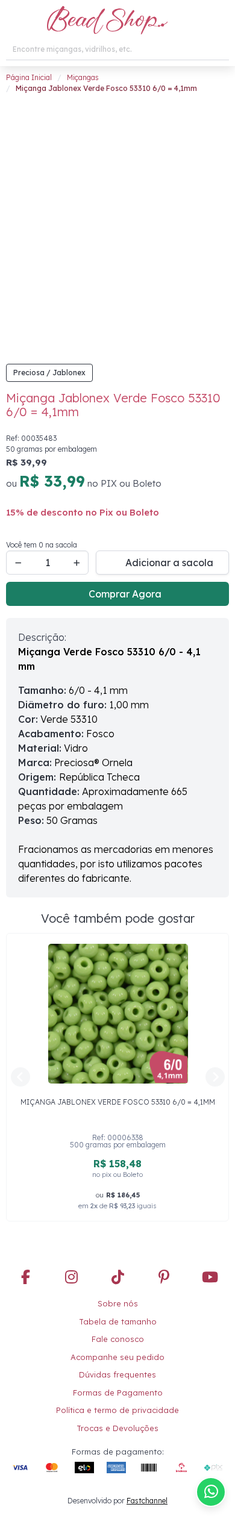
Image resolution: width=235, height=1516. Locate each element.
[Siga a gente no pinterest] (164, 1278)
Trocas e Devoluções (117, 1428)
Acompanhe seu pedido (117, 1357)
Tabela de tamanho (118, 1321)
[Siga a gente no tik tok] (117, 1278)
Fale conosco (118, 1339)
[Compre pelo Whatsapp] (211, 1492)
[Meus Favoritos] (196, 21)
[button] (13, 21)
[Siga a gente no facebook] (25, 1278)
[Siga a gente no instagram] (71, 1278)
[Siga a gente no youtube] (209, 1278)
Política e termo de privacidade (117, 1410)
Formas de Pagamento (118, 1392)
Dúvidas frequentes (117, 1374)
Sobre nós (118, 1303)
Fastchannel (147, 1500)
